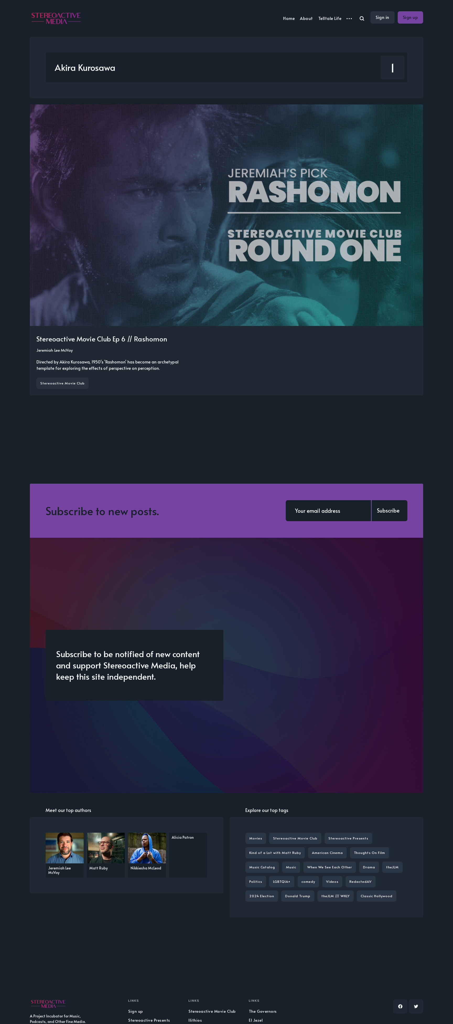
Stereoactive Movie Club (62, 383)
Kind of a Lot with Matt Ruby (275, 852)
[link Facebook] (400, 1006)
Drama (369, 867)
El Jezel (256, 1020)
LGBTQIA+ (281, 881)
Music (291, 867)
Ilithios (195, 1020)
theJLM (392, 867)
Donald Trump (297, 896)
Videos (332, 881)
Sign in (382, 17)
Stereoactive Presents (348, 838)
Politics (255, 881)
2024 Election (261, 896)
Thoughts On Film (369, 852)
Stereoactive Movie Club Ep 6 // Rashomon (101, 338)
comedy (308, 881)
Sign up (410, 17)
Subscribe (388, 510)
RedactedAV (360, 881)
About (306, 18)
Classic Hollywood (376, 896)
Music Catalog (262, 867)
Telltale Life (330, 18)
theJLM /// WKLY (335, 896)
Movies (255, 838)
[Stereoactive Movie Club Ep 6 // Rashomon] (226, 249)
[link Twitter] (416, 1006)
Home (289, 18)
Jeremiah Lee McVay (54, 350)
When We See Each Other (329, 867)
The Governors (263, 1011)
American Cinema (327, 852)
